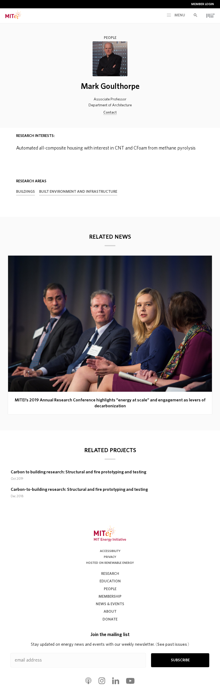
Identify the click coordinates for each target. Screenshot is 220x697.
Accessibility (110, 551)
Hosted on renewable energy (110, 562)
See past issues (172, 644)
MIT (210, 15)
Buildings (25, 192)
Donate (110, 619)
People (110, 38)
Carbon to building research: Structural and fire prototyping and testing (78, 472)
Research (110, 574)
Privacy (110, 556)
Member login (202, 4)
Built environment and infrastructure (78, 192)
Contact (110, 112)
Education (110, 581)
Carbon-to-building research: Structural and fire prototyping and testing (79, 489)
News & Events (110, 604)
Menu (179, 15)
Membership (110, 596)
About (110, 611)
